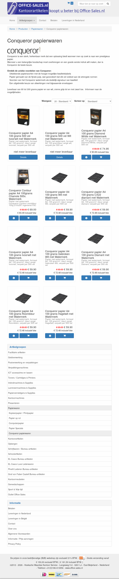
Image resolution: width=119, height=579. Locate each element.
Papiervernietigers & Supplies (21, 392)
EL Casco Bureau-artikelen (20, 458)
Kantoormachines (16, 397)
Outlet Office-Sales (16, 494)
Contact (11, 523)
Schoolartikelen (15, 453)
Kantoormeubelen (16, 479)
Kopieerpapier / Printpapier (21, 413)
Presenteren (13, 403)
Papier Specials (16, 428)
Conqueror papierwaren (20, 433)
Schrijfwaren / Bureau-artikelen (22, 448)
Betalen (11, 508)
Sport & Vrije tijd (15, 489)
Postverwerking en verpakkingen (23, 362)
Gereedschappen (16, 484)
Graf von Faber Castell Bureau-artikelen (26, 474)
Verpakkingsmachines (18, 367)
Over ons (12, 528)
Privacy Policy (14, 543)
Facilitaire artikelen (16, 352)
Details (23, 157)
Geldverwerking (15, 357)
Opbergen (12, 443)
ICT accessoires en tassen (20, 372)
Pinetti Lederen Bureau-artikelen (23, 469)
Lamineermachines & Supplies (22, 387)
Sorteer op (79, 100)
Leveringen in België (17, 518)
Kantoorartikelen (15, 438)
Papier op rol (15, 418)
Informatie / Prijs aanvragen (21, 538)
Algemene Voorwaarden (19, 533)
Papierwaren (14, 408)
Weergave (46, 100)
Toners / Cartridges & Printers (21, 377)
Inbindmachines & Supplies (20, 382)
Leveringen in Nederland (19, 513)
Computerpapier (16, 423)
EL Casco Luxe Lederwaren (21, 464)
